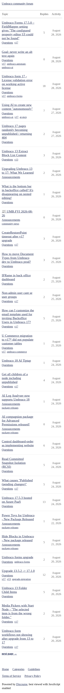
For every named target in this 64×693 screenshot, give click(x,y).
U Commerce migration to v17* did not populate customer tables (17, 339)
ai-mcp (23, 117)
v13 (16, 159)
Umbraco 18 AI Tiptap (16, 360)
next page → (9, 653)
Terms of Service (11, 675)
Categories (18, 669)
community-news (10, 223)
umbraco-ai (7, 67)
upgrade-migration (21, 579)
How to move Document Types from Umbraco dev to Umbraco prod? (18, 257)
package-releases (10, 408)
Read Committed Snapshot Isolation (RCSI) (14, 462)
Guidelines (34, 669)
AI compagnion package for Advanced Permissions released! (17, 420)
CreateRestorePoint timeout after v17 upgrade (14, 236)
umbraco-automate (16, 64)
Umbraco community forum (17, 3)
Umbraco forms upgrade (17, 557)
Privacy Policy (33, 675)
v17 (16, 42)
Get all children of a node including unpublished (15, 378)
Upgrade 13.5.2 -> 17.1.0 (18, 571)
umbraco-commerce (17, 351)
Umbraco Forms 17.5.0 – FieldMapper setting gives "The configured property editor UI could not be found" (18, 30)
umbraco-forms (14, 96)
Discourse (21, 684)
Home (5, 669)
